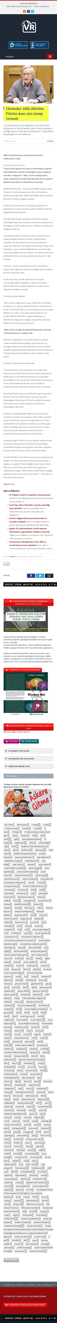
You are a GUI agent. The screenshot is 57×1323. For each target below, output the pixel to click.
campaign (8, 926)
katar (45, 1052)
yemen (17, 1244)
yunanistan (19, 1251)
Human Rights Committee (35, 1009)
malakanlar (9, 1088)
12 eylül (36, 828)
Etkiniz (26, 969)
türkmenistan (31, 1200)
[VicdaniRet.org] (28, 25)
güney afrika (23, 991)
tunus (44, 1197)
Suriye (7, 1186)
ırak (33, 1038)
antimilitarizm (30, 861)
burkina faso (20, 922)
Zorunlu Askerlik (36, 1251)
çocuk (26, 933)
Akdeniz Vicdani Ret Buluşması (34, 846)
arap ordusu (17, 864)
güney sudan (9, 994)
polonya (17, 1139)
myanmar (8, 1110)
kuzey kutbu (35, 1074)
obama (15, 1121)
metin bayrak (31, 1095)
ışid (5, 1041)
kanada (33, 1049)
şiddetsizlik (9, 1164)
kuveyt (23, 1074)
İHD (42, 1012)
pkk (33, 1135)
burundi (33, 922)
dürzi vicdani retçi (38, 955)
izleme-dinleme (20, 1038)
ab (41, 835)
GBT (24, 987)
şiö (5, 1171)
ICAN (18, 1012)
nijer (42, 1114)
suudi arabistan (39, 1186)
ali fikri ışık (25, 850)
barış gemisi (29, 900)
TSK (33, 1197)
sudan (18, 1182)
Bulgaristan (25, 918)
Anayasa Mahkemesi (24, 857)
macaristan (19, 1085)
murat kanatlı (43, 1106)
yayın (34, 1240)
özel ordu (32, 1128)
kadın (6, 1045)
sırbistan (33, 1175)
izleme (7, 1038)
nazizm (42, 1110)
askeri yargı (40, 875)
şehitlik (15, 1161)
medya (7, 1092)
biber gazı (29, 908)
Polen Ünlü (45, 1135)
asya (30, 882)
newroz (32, 1114)
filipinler (7, 980)
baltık (6, 900)
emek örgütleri (30, 962)
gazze (14, 987)
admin (12, 556)
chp (18, 929)
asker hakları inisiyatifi (13, 868)
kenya (7, 1056)
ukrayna (16, 1204)
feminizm (45, 976)
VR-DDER (15, 1240)
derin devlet (33, 947)
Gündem (50, 141)
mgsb (6, 1099)
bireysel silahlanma (23, 911)
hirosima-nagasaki (25, 1005)
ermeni (19, 965)
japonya (28, 1041)
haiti (16, 998)
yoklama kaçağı (23, 1247)
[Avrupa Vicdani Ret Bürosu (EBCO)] (39, 48)
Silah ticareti (20, 1168)
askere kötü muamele (26, 871)
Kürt (42, 1070)
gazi (6, 987)
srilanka (7, 1182)
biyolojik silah (20, 915)
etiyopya (15, 969)
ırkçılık (42, 1038)
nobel (17, 1117)
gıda (33, 987)
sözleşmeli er (38, 1179)
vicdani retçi (39, 1236)
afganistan (19, 843)
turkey (7, 1200)
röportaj (19, 1150)
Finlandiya (30, 980)
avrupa (40, 882)
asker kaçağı (34, 868)
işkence (18, 1030)
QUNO (7, 1142)
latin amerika (27, 1077)
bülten (7, 922)
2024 (14, 835)
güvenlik (36, 994)
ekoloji (16, 962)
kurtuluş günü (10, 1074)
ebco (28, 958)
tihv (17, 1197)
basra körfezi (44, 900)
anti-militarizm (43, 857)
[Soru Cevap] (28, 1281)
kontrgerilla (9, 1067)
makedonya (33, 1085)
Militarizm (42, 1099)
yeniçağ (44, 1244)
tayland (7, 1189)
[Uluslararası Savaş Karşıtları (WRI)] (17, 48)
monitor (19, 1106)
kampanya (20, 1049)
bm (31, 915)
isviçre (26, 1034)
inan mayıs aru (27, 1016)
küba (19, 1070)
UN (23, 1211)
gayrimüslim (36, 983)
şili (48, 1168)
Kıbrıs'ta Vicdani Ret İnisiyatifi (31, 1059)
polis (6, 1139)
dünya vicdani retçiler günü (15, 955)
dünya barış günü (38, 951)
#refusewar (22, 824)
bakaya (40, 897)
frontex (7, 983)
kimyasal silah (20, 1056)
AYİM (33, 889)
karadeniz (34, 1052)
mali (20, 1088)
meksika (40, 1092)
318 (33, 835)
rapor (27, 1142)
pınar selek (22, 1135)
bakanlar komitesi (25, 897)
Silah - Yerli (30, 1164)
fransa (42, 980)
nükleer (37, 1117)
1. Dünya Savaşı (11, 828)
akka (6, 850)
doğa (6, 951)
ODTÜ (25, 1121)
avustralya (8, 889)
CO (5, 933)
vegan (15, 1215)
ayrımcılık (8, 893)
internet (34, 1027)
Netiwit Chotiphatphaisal (14, 1114)
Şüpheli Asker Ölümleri (35, 1182)
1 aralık (35, 824)
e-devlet (18, 958)
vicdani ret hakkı (34, 1226)
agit (5, 846)
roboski (17, 1146)
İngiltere (7, 1020)
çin (26, 929)
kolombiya (28, 1063)
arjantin (30, 864)
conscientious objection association (19, 940)
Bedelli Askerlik (21, 904)
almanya (39, 850)
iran (44, 1027)
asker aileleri (43, 864)
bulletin (37, 918)
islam (28, 1030)
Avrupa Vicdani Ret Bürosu (34, 886)
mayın (28, 1088)
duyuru (7, 958)
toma (26, 1197)
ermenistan (31, 965)
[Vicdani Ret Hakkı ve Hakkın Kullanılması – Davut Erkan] (18, 732)
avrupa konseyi (10, 886)
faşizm (34, 976)
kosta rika (8, 1070)
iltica (14, 1016)
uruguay (43, 1211)
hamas (7, 1002)
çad (42, 922)
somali (43, 1175)
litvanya (47, 1081)
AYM (41, 889)
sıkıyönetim (20, 1175)
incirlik (40, 1016)
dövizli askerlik (20, 951)
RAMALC (17, 1142)
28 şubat (24, 835)
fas (25, 976)
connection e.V (10, 936)
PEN (37, 1132)
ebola (38, 958)
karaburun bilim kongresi (14, 1052)
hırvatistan (43, 1005)
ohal (34, 1121)
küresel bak (31, 1070)
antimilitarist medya (12, 861)
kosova (42, 1067)
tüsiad (44, 1200)
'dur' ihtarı (8, 824)
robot (28, 1146)
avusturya (22, 889)
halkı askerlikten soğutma (33, 998)
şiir (20, 1164)
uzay (6, 1215)
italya (36, 1034)
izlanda (46, 1034)
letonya (7, 1081)
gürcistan (24, 994)
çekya (27, 926)
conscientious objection (31, 936)
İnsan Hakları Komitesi (28, 1023)
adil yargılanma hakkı (31, 839)
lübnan (7, 1085)
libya (36, 1081)
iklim (6, 1016)
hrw (17, 1009)
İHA (34, 1012)
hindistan (8, 1005)
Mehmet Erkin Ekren (23, 1092)
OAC (6, 1121)
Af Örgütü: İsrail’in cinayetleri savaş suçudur (30, 495)
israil (7, 564)
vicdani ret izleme (21, 1236)
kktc (6, 1063)
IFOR (26, 1012)
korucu (30, 1067)
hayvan (18, 1002)
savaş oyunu (20, 1157)
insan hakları (36, 1020)
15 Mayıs (15, 832)
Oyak (36, 1124)
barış (15, 900)
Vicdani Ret (9, 1218)
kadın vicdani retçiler (24, 1045)
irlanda (7, 1030)
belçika (7, 908)
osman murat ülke (12, 1124)
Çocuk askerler (41, 933)
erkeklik (7, 965)
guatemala (8, 991)
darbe (20, 947)
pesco (46, 1132)
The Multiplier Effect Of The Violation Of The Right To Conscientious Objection (28, 1193)
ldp (38, 1077)
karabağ (44, 1049)
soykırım (24, 1179)
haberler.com (9, 484)
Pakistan (44, 1128)
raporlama (38, 1142)
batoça (7, 904)
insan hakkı (21, 1020)
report (7, 1146)
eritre (42, 962)
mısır (47, 1103)
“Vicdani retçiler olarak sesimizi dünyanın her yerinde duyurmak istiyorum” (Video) (27, 785)
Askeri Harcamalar (22, 875)
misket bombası (24, 1103)
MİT (37, 1103)
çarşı (19, 926)
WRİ (25, 1240)
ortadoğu (45, 1121)
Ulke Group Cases (34, 1204)
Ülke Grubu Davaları (29, 1208)
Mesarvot (17, 1095)
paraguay (27, 1132)
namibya (20, 1110)
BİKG (39, 908)
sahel (6, 1153)
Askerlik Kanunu (11, 879)
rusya (30, 1150)
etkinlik (36, 969)
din (45, 947)
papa (16, 1132)
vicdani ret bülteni (41, 1222)
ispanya (38, 1030)
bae (32, 893)
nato (30, 1110)
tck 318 (29, 1189)
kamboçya (41, 1045)
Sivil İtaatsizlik (26, 1171)
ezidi (18, 976)
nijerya (7, 1117)
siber (34, 1161)
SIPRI (13, 1171)
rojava (38, 1146)
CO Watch (15, 933)
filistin (17, 980)
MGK (43, 1095)
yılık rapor (8, 1247)
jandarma (16, 1041)
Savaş (16, 1153)
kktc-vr (15, 1063)
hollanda (8, 1009)
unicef (32, 1211)
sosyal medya (10, 1179)
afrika (31, 843)
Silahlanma (36, 1168)
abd (6, 839)
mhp (15, 1099)
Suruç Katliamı (22, 1186)
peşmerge (8, 1135)
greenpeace (45, 987)
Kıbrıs (33, 1056)
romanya (8, 1150)
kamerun (8, 1049)
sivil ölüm (42, 1171)
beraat (17, 908)
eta (5, 969)
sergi (26, 1161)
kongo (40, 1063)
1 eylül (45, 824)
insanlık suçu (20, 1027)
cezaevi (38, 926)
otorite (26, 1124)
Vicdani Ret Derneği (12, 1226)
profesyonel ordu (33, 1139)
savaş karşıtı (30, 1153)
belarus (37, 904)
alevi (15, 850)
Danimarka (9, 947)
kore (20, 1067)
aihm (14, 846)
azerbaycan (21, 893)
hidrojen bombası (33, 1002)
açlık (16, 839)
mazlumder (41, 1088)
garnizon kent (21, 983)
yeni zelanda (31, 1244)
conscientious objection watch (32, 944)
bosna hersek (10, 918)
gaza (48, 983)
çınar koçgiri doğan (40, 929)
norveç (27, 1117)
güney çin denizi (39, 991)
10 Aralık (25, 828)
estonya (44, 965)
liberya (27, 1081)
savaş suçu (34, 1157)
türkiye (17, 1200)
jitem (39, 1041)
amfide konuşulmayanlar (24, 853)
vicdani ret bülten (22, 1222)
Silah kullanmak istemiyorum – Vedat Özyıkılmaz (27, 6)
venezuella (41, 1215)
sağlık (41, 1150)
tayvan (19, 1189)
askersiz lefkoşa (29, 879)
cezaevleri (8, 929)
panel (6, 1132)
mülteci (30, 1106)
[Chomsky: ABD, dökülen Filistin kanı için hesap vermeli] (28, 102)
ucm (6, 1204)
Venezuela (27, 1215)
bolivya (42, 915)
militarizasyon (27, 1099)
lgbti (17, 1081)
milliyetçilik (8, 1103)
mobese (7, 1106)
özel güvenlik (17, 1128)
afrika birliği (44, 843)
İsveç (17, 1034)
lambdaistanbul (10, 1077)
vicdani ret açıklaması (30, 1218)
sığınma (7, 1175)
